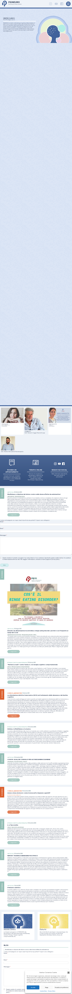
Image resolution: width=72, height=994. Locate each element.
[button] (68, 972)
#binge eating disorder (27, 634)
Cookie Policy (43, 991)
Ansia (58, 935)
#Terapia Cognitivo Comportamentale (20, 666)
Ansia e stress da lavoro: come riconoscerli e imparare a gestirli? (28, 793)
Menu (68, 4)
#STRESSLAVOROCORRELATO (14, 795)
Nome (2, 521)
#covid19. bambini (18, 761)
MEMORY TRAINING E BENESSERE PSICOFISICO (22, 855)
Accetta (33, 987)
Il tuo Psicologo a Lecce (9, 19)
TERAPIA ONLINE (35, 470)
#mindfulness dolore (20, 496)
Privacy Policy (51, 991)
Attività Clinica (10, 929)
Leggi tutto (14, 514)
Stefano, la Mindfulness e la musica (19, 729)
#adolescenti (11, 761)
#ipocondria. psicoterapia (18, 827)
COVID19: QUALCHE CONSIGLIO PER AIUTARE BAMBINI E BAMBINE (28, 759)
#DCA (34, 634)
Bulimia (54, 935)
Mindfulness (26, 933)
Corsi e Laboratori (14, 693)
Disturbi (43, 929)
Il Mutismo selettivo (13, 887)
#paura (25, 761)
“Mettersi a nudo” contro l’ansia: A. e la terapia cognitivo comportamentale (32, 664)
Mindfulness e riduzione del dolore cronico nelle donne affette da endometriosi (33, 494)
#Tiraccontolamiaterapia (17, 662)
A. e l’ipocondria (12, 825)
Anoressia (49, 935)
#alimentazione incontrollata (14, 634)
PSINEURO (14, 2)
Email (2, 528)
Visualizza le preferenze (61, 987)
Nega (46, 987)
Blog (6, 945)
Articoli (10, 492)
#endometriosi (11, 496)
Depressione (43, 935)
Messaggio (3, 535)
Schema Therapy (8, 935)
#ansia (9, 666)
